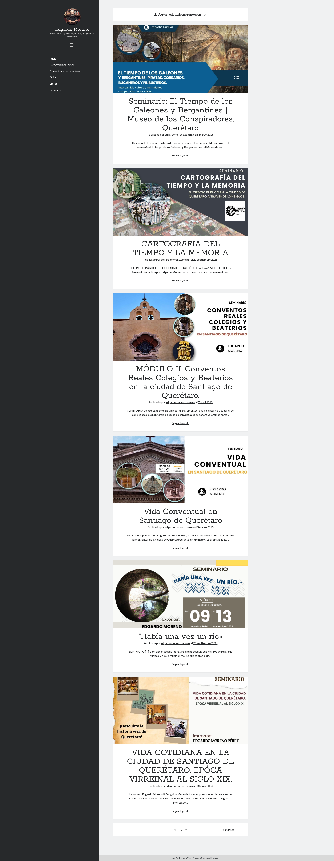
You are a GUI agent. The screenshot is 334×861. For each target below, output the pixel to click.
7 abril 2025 (205, 402)
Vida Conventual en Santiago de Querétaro (180, 469)
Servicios (55, 89)
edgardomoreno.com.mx (179, 134)
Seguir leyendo (180, 155)
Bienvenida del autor (62, 64)
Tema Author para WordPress (184, 857)
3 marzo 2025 (205, 527)
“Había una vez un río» (180, 594)
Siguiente (228, 829)
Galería (54, 77)
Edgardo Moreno (72, 29)
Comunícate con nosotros (65, 71)
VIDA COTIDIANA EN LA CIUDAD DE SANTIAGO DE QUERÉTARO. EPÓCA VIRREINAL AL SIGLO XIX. (180, 710)
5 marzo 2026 (205, 134)
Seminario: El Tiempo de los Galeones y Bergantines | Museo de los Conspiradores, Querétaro (180, 59)
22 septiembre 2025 (205, 259)
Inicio (53, 58)
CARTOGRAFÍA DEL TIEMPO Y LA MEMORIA (180, 202)
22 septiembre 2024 (205, 643)
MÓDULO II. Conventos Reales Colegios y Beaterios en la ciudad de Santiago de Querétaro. (180, 327)
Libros (53, 83)
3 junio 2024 (205, 785)
